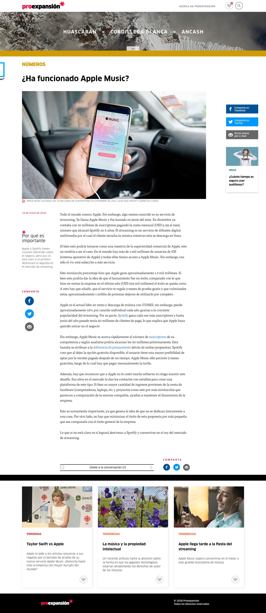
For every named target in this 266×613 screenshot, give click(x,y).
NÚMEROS (33, 64)
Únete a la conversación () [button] (108, 467)
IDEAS (232, 170)
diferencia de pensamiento (112, 347)
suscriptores (157, 336)
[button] (242, 134)
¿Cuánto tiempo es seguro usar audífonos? (241, 181)
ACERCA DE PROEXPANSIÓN (197, 6)
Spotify (123, 315)
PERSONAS (34, 534)
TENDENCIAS (111, 534)
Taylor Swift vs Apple (45, 544)
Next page (256, 499)
